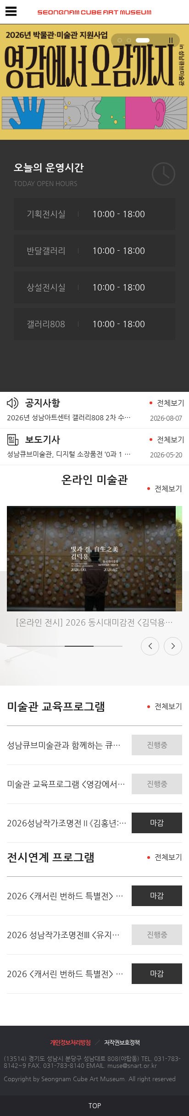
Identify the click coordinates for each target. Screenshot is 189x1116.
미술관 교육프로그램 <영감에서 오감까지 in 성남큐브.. (67, 784)
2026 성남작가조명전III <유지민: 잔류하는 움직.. (67, 935)
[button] (119, 40)
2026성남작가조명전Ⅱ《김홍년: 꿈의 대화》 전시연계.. (67, 823)
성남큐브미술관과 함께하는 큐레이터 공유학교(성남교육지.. (67, 745)
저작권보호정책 (121, 1042)
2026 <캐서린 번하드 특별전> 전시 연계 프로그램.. (67, 896)
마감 (157, 823)
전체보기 (170, 403)
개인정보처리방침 (70, 1042)
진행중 (157, 745)
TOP (95, 1105)
